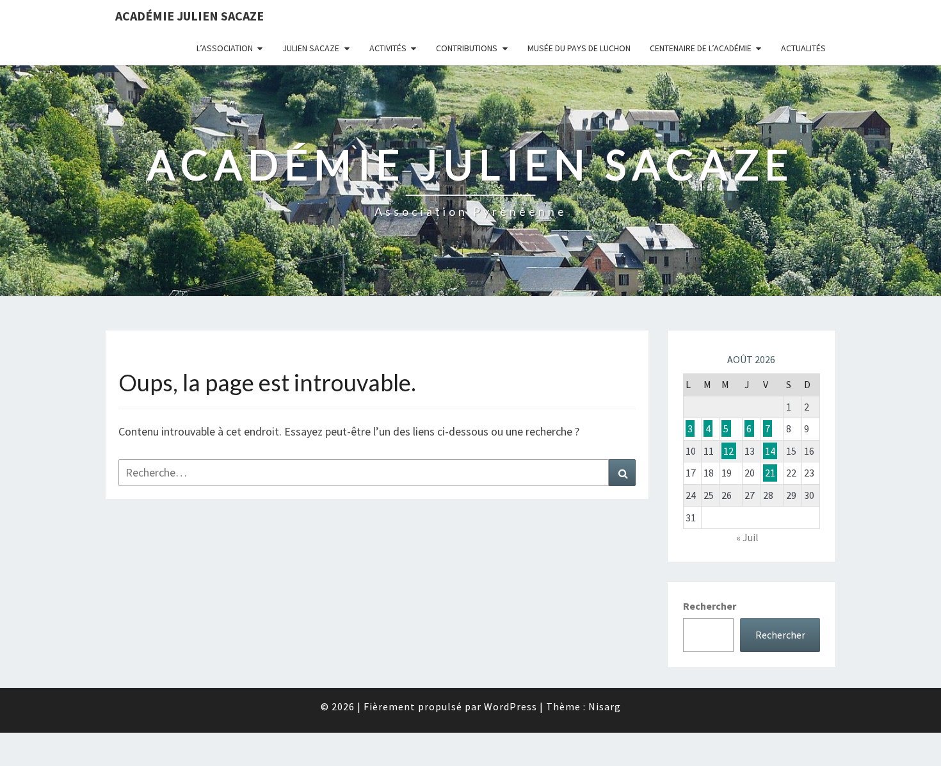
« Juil (747, 537)
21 (770, 472)
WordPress (510, 706)
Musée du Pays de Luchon (579, 48)
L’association (225, 48)
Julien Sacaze (310, 48)
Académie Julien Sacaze (189, 16)
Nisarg (604, 706)
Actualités (803, 48)
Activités (387, 48)
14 (770, 450)
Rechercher (709, 605)
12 (728, 450)
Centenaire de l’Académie (701, 48)
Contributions (466, 48)
